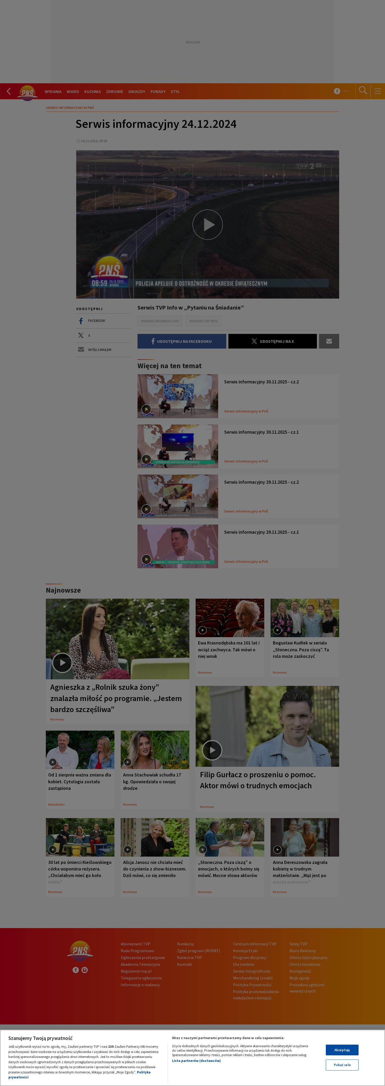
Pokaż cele (342, 1065)
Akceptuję (342, 1050)
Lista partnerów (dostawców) (196, 1061)
